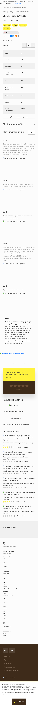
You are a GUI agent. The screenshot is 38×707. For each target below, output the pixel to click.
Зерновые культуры (8, 595)
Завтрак (5, 608)
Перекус (5, 615)
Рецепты (7, 656)
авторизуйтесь (10, 374)
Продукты (7, 660)
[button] (13, 363)
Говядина (5, 591)
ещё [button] (4, 558)
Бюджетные (6, 573)
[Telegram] (13, 36)
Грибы (4, 593)
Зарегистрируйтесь (12, 372)
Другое (4, 635)
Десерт (4, 633)
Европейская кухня (22, 12)
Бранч (4, 606)
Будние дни (6, 571)
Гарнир (4, 628)
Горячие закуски (7, 631)
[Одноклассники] (16, 36)
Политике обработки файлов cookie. (25, 694)
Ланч (4, 12)
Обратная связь (9, 667)
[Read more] (14, 408)
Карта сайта (8, 663)
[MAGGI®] (19, 5)
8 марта (5, 566)
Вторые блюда (6, 626)
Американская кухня (8, 551)
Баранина (5, 586)
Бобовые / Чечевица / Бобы (10, 589)
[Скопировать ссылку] (18, 36)
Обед (11, 12)
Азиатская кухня (7, 549)
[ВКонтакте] (11, 36)
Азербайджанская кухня (9, 546)
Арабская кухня (7, 553)
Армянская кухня (7, 555)
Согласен (20, 701)
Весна (4, 575)
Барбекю (5, 569)
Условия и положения (11, 670)
